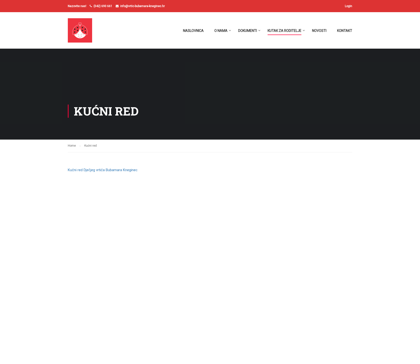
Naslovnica (193, 31)
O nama (221, 31)
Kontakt (344, 31)
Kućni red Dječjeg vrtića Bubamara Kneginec (103, 170)
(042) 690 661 (103, 6)
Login (348, 6)
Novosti (319, 31)
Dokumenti (247, 31)
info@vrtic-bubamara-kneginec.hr (142, 6)
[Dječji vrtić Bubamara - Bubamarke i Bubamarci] (86, 32)
